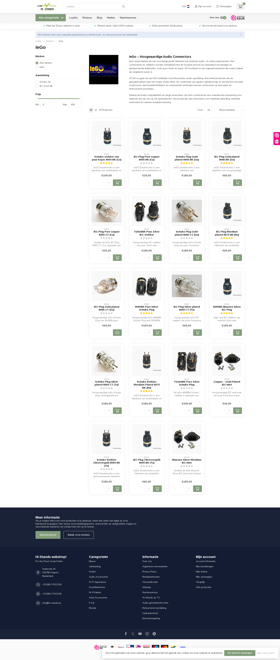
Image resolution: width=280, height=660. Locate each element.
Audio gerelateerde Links (155, 602)
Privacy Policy (149, 571)
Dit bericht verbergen (240, 652)
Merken (111, 17)
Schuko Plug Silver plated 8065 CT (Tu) (107, 383)
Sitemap (146, 587)
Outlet (92, 571)
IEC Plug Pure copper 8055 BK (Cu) (147, 158)
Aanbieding (95, 566)
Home (38, 41)
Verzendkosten (150, 582)
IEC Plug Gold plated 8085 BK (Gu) (226, 158)
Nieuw (92, 561)
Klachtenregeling (151, 618)
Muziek (92, 608)
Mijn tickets (201, 571)
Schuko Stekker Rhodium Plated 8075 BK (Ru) (147, 384)
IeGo (61, 41)
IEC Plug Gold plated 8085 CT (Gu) (106, 308)
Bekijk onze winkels (79, 534)
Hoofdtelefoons (97, 587)
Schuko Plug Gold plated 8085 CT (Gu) (187, 233)
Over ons (147, 561)
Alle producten (203, 587)
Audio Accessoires (98, 576)
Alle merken (46, 63)
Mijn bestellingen (204, 566)
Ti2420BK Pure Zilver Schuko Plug (187, 383)
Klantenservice (128, 17)
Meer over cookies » (266, 653)
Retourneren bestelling (154, 608)
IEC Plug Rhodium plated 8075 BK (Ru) (227, 233)
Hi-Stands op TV (151, 597)
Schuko (45, 82)
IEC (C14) (46, 86)
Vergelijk (200, 582)
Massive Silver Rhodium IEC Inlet (186, 461)
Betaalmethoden (151, 576)
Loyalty (73, 17)
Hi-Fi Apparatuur (97, 582)
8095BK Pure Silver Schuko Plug (146, 308)
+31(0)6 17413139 (51, 584)
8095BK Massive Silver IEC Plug (227, 308)
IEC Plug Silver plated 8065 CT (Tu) (187, 308)
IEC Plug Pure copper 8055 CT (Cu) (107, 233)
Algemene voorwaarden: (155, 566)
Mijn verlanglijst (204, 576)
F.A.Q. (92, 602)
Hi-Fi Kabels (95, 592)
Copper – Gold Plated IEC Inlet (227, 383)
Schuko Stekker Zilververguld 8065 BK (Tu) (106, 462)
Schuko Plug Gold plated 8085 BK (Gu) (187, 158)
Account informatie (206, 561)
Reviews (87, 17)
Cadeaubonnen (150, 613)
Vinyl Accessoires (98, 597)
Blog (99, 17)
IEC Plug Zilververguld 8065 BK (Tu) (146, 461)
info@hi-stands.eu (51, 603)
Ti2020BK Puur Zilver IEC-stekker (147, 233)
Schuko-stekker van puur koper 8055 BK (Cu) (106, 158)
